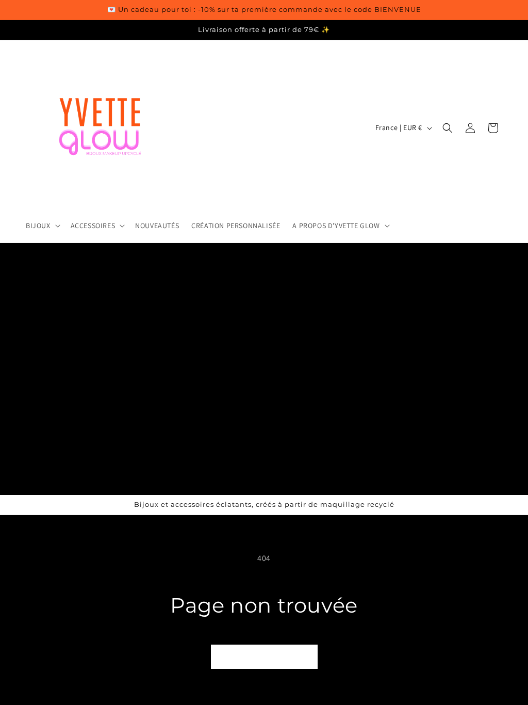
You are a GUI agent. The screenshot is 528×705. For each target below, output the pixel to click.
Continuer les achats (264, 657)
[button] (42, 225)
